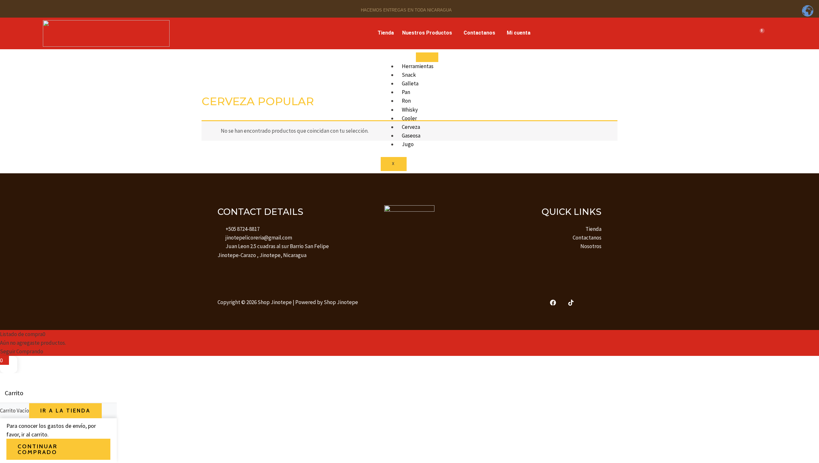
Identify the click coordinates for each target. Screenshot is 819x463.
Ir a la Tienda (65, 410)
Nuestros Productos (427, 33)
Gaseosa (411, 135)
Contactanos (479, 33)
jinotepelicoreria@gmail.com (259, 237)
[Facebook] (553, 303)
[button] (428, 33)
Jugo (408, 144)
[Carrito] (759, 33)
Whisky (410, 109)
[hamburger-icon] (427, 57)
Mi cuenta (518, 33)
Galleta (410, 83)
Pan (406, 92)
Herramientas (417, 66)
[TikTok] (571, 303)
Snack (409, 74)
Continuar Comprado (38, 449)
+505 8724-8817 (242, 228)
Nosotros (590, 246)
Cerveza (411, 126)
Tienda (386, 33)
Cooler (409, 118)
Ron (406, 100)
